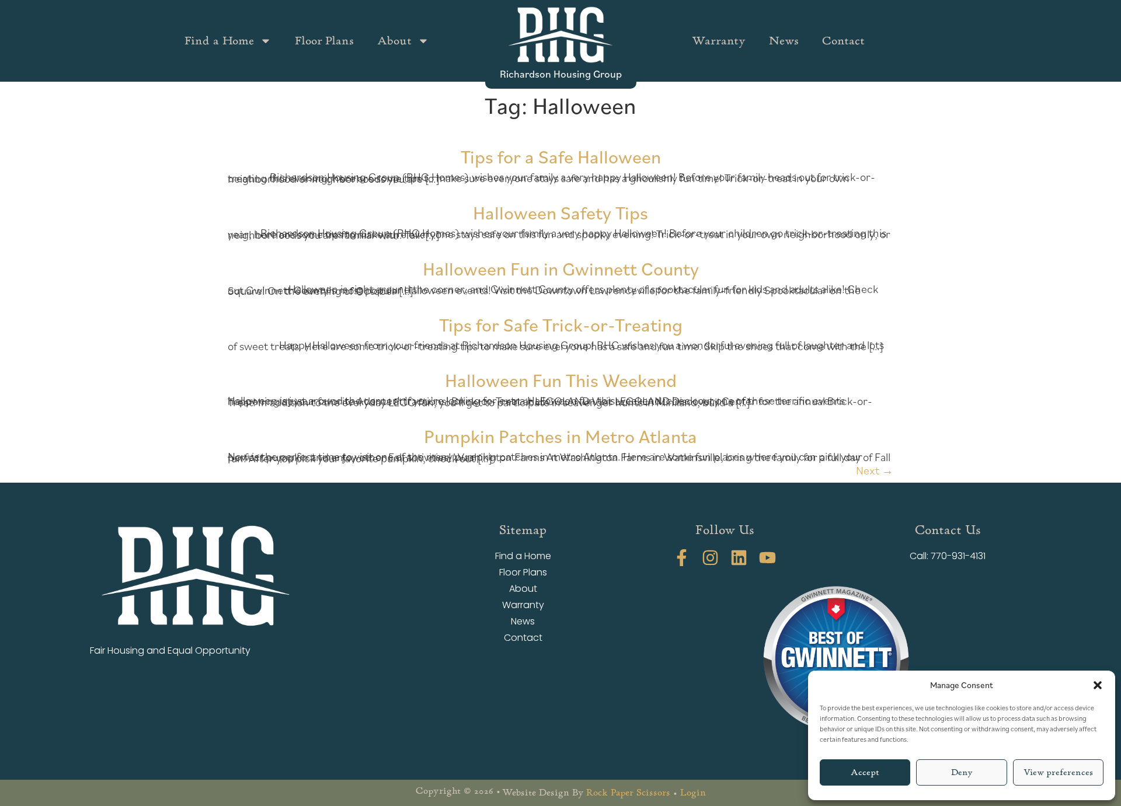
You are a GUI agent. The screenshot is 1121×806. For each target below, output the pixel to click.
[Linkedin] (738, 557)
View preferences (1058, 772)
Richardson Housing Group (561, 73)
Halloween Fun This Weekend (561, 380)
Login (693, 792)
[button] (1097, 685)
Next (874, 470)
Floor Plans (324, 40)
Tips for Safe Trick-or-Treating (561, 324)
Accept (865, 772)
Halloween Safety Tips (560, 212)
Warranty (719, 40)
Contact (843, 40)
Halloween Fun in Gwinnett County (561, 268)
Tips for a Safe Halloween (561, 156)
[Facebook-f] (681, 557)
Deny (962, 772)
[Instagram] (710, 557)
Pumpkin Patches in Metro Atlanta (560, 436)
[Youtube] (767, 557)
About (394, 40)
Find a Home (219, 40)
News (784, 40)
